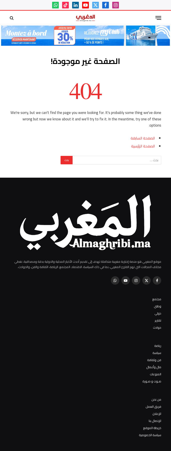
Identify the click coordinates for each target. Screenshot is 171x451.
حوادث (157, 327)
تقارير (158, 320)
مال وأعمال (153, 367)
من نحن (156, 399)
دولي (158, 313)
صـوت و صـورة (151, 381)
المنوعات (155, 374)
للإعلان (157, 414)
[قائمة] (158, 18)
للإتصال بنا (155, 421)
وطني (157, 306)
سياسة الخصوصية (150, 435)
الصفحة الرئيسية (143, 146)
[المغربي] (85, 18)
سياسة (157, 353)
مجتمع (156, 299)
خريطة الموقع (152, 428)
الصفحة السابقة (143, 138)
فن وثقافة (154, 360)
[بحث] (12, 18)
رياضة (157, 346)
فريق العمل (153, 406)
